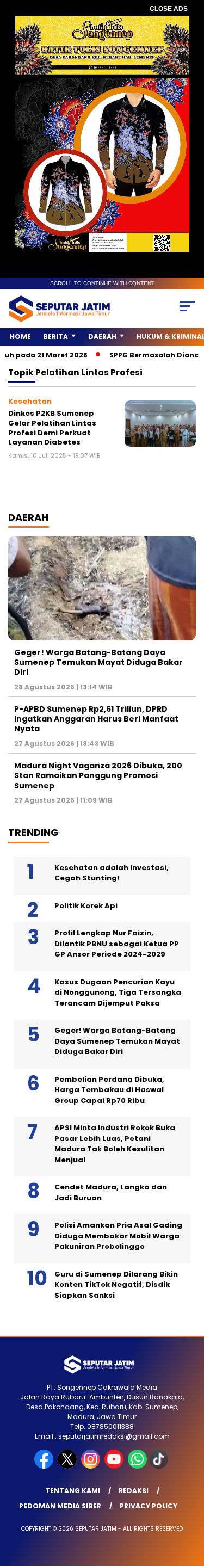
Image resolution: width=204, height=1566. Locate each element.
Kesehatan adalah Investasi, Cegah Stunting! (111, 873)
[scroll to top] (189, 1502)
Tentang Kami (72, 1490)
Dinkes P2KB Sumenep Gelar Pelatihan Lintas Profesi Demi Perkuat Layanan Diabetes (52, 427)
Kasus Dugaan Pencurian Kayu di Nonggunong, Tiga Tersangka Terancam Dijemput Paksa (117, 992)
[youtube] (115, 1466)
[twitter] (68, 1466)
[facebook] (44, 1466)
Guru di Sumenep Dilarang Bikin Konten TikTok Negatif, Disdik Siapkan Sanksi (116, 1284)
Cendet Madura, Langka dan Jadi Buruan (110, 1192)
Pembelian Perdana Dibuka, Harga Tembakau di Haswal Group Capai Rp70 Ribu (109, 1090)
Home (20, 336)
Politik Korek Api (86, 906)
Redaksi (134, 1490)
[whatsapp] (137, 1466)
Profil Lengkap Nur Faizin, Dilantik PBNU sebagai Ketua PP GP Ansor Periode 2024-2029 (116, 943)
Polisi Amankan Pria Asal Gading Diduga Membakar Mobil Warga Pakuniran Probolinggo (118, 1235)
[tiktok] (159, 1466)
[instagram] (91, 1466)
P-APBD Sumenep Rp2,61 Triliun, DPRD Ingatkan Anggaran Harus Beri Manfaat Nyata (96, 719)
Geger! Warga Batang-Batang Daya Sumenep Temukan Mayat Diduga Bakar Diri (98, 662)
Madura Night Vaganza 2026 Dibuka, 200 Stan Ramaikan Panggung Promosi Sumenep (98, 775)
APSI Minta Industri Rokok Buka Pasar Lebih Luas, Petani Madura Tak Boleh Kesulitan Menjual (114, 1144)
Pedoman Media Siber (60, 1505)
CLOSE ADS (169, 8)
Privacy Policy (148, 1505)
